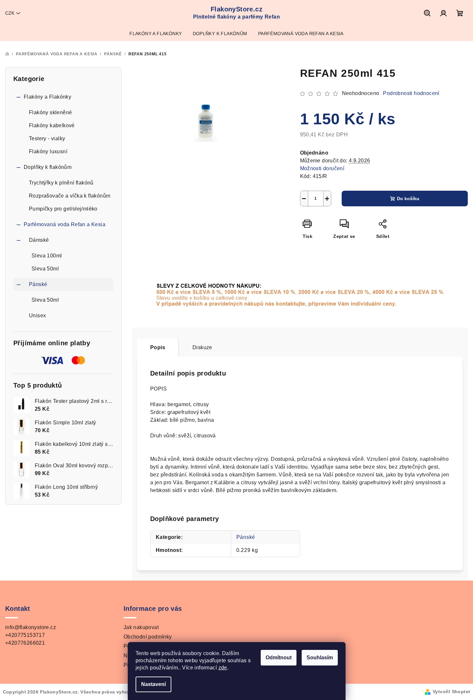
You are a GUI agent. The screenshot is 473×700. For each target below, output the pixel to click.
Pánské (38, 284)
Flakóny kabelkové (52, 125)
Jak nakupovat (141, 627)
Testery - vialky (47, 138)
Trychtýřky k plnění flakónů (61, 182)
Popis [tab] (157, 347)
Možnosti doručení (322, 168)
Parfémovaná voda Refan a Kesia (64, 224)
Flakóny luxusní (48, 151)
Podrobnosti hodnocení (411, 93)
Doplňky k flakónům (48, 167)
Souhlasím (320, 657)
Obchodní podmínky (148, 636)
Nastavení (153, 684)
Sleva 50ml (45, 268)
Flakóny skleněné (50, 112)
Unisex (37, 315)
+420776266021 (25, 643)
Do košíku (408, 198)
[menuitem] (155, 33)
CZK (9, 13)
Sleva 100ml (47, 255)
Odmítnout (279, 657)
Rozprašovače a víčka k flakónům (69, 196)
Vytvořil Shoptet (451, 691)
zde (222, 667)
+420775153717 (25, 635)
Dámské (39, 240)
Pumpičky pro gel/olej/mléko (63, 209)
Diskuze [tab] (202, 347)
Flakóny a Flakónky (47, 97)
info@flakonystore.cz (30, 627)
